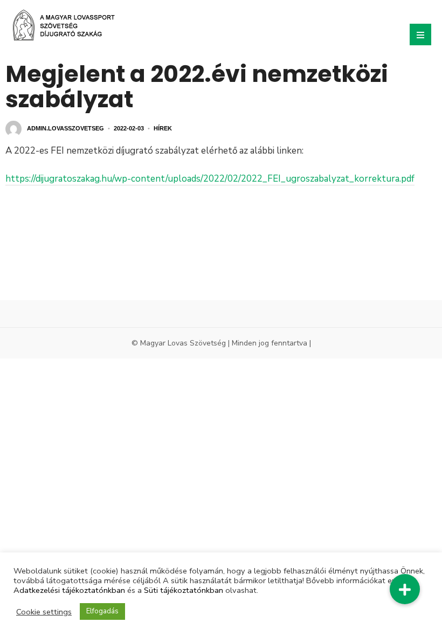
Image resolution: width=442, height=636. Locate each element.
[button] (405, 589)
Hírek (163, 128)
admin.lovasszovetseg (65, 128)
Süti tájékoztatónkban (183, 590)
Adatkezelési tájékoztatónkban (69, 590)
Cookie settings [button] (44, 612)
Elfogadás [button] (102, 611)
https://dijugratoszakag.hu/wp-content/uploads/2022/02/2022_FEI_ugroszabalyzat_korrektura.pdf (210, 178)
